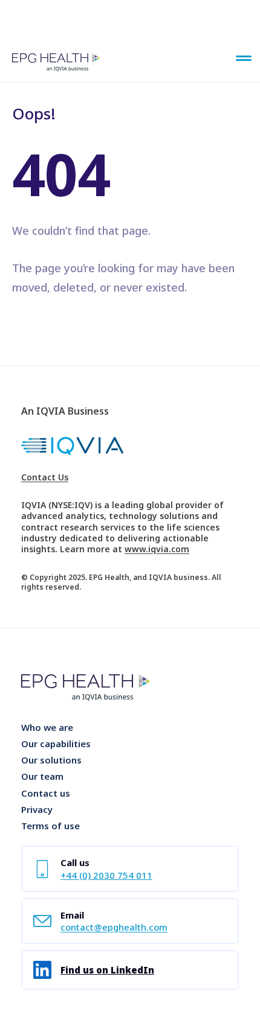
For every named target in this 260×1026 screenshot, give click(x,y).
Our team (42, 776)
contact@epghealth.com (113, 927)
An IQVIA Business (65, 411)
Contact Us (44, 477)
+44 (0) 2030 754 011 (106, 875)
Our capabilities (56, 744)
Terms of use (50, 826)
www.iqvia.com (157, 549)
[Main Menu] (244, 59)
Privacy (37, 809)
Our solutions (51, 760)
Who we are (47, 727)
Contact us (45, 793)
